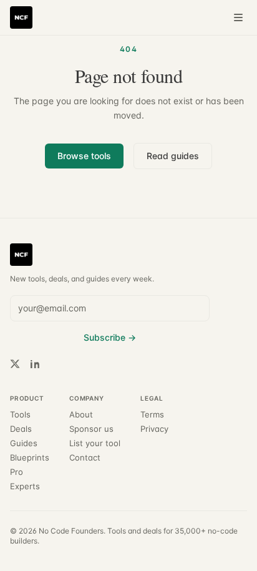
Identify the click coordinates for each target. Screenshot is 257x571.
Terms (152, 415)
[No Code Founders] (21, 17)
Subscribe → (110, 337)
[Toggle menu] (238, 17)
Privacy (154, 429)
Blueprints (29, 458)
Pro (16, 472)
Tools (20, 415)
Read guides (173, 155)
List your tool (94, 443)
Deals (21, 429)
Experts (25, 486)
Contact (84, 458)
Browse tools (84, 155)
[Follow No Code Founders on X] (15, 364)
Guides (23, 443)
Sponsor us (91, 429)
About (81, 415)
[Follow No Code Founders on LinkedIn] (35, 364)
